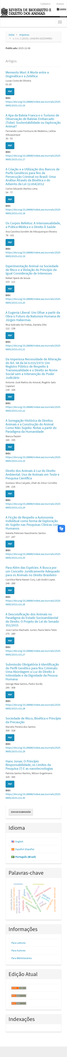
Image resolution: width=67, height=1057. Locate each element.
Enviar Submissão (21, 812)
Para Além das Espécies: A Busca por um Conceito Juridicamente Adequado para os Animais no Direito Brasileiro (33, 571)
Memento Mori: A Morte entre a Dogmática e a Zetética (27, 74)
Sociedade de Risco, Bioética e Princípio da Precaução (33, 720)
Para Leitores (18, 942)
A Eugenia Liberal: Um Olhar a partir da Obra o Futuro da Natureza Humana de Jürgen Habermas (33, 316)
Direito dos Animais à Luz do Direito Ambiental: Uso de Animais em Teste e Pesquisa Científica (32, 474)
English (19, 841)
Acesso (60, 3)
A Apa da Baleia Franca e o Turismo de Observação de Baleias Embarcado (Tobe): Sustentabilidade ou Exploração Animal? (33, 120)
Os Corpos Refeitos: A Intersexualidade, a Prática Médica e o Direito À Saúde (33, 225)
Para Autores (18, 950)
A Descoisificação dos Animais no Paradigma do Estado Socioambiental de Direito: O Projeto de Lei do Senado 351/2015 (32, 619)
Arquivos (24, 34)
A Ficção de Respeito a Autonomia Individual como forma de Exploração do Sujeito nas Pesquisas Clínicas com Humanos (32, 522)
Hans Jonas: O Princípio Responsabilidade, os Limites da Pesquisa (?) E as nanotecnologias (29, 765)
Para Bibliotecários (21, 958)
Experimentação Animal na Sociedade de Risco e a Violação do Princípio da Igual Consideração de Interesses (32, 270)
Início (12, 34)
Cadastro (45, 3)
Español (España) (24, 849)
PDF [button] (10, 91)
